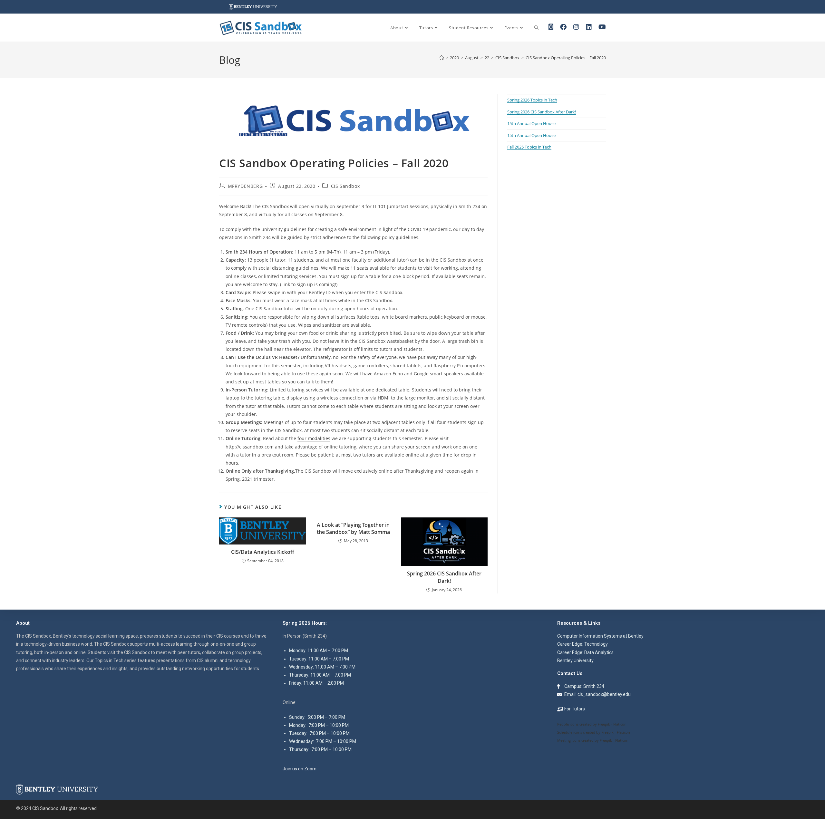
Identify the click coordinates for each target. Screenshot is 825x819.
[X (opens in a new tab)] (551, 27)
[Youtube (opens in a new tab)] (602, 27)
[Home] (442, 58)
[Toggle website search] (536, 28)
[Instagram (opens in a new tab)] (576, 27)
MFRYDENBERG (245, 186)
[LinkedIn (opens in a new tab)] (588, 27)
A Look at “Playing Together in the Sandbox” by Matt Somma (353, 528)
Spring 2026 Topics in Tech (532, 100)
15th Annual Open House (531, 123)
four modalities (313, 438)
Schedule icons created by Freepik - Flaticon (593, 732)
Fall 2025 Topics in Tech (529, 147)
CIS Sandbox (345, 186)
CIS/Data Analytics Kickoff (262, 551)
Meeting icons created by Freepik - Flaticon (592, 740)
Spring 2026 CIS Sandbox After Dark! (444, 577)
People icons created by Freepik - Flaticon (591, 724)
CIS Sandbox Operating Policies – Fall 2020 (566, 58)
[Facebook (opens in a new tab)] (563, 27)
